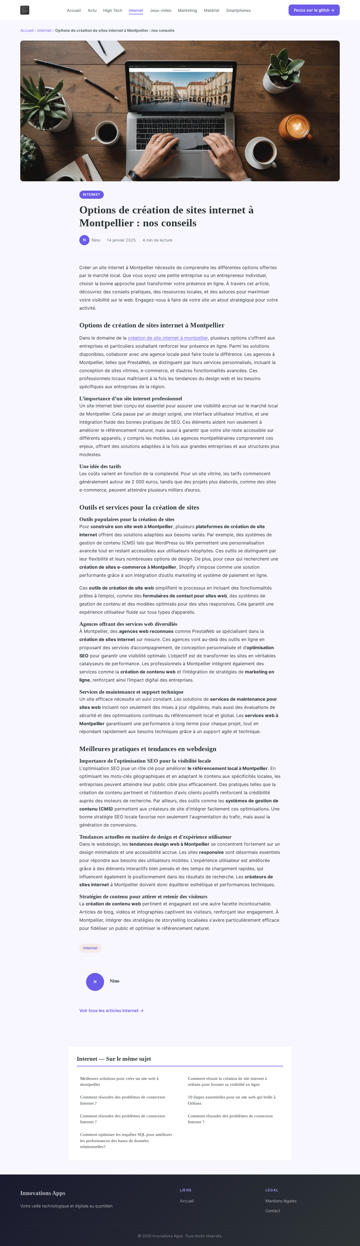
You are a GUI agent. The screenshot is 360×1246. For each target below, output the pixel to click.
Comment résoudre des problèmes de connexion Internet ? (122, 1100)
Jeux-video (160, 10)
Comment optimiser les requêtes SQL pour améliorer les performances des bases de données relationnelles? (126, 1140)
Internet (136, 10)
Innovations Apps (42, 1193)
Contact (273, 1210)
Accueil (74, 10)
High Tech (112, 10)
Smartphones (238, 10)
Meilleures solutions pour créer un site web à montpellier (119, 1081)
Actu (92, 10)
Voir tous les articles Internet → (111, 1010)
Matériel (211, 10)
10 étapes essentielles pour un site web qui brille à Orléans (232, 1100)
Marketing (187, 10)
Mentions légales (281, 1200)
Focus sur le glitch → (314, 10)
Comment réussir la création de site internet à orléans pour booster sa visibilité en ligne (227, 1081)
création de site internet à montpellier (168, 338)
